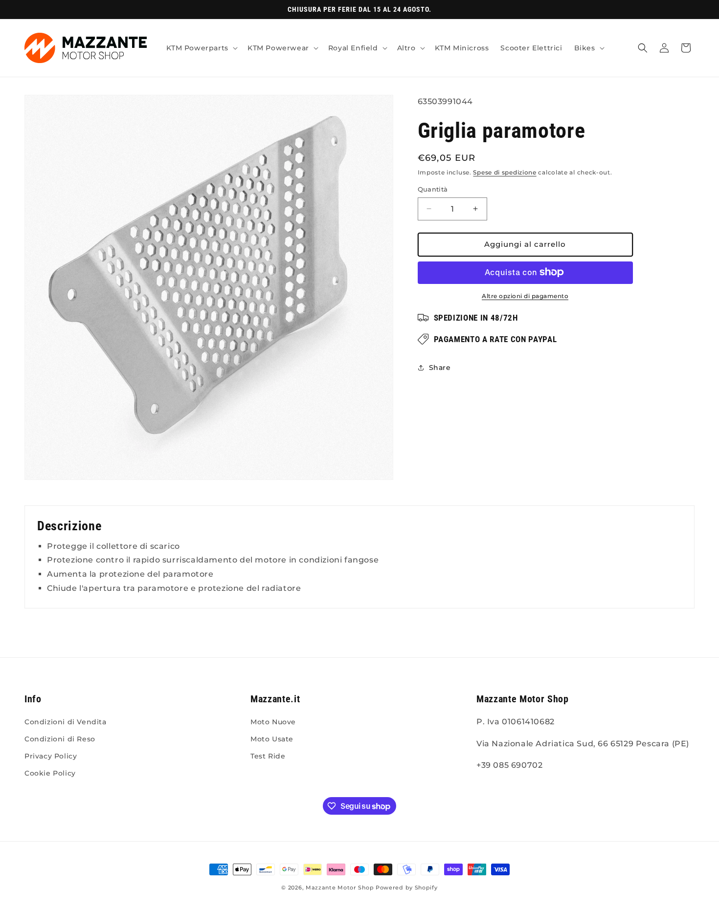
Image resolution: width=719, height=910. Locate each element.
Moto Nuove (273, 721)
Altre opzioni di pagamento (525, 295)
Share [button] (440, 367)
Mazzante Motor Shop (341, 887)
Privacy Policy (50, 756)
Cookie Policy (50, 773)
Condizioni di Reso (59, 739)
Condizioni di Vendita (65, 721)
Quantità (433, 189)
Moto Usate (271, 739)
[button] (201, 48)
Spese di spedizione (504, 171)
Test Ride (267, 756)
